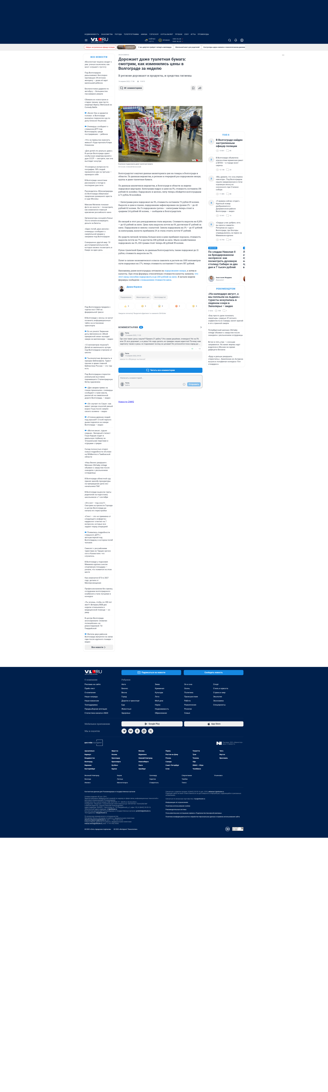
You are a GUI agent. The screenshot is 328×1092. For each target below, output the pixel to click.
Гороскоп (154, 34)
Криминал (159, 688)
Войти (127, 385)
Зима (157, 684)
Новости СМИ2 (126, 401)
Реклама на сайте (93, 684)
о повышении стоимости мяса (155, 279)
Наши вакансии (92, 701)
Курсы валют (167, 34)
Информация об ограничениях (177, 802)
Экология (217, 696)
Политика (188, 692)
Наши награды (91, 696)
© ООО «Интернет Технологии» (125, 829)
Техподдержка (91, 705)
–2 (199, 364)
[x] (150, 731)
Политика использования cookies (178, 806)
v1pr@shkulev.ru (199, 799)
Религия (188, 709)
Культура (159, 692)
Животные (126, 709)
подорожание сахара (175, 270)
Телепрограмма (131, 34)
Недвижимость (92, 34)
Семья (187, 713)
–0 (199, 349)
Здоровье (125, 713)
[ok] (137, 731)
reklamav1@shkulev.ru (216, 792)
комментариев (133, 88)
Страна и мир (219, 692)
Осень (187, 688)
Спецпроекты (219, 705)
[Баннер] (126, 47)
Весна (124, 692)
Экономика (218, 701)
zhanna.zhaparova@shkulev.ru (95, 820)
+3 (192, 349)
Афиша (144, 34)
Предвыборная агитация (96, 709)
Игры (193, 34)
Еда (123, 705)
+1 (192, 364)
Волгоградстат (160, 297)
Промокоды (203, 34)
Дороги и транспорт (130, 701)
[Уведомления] (236, 40)
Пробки (178, 34)
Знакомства (107, 34)
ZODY (186, 34)
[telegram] (124, 731)
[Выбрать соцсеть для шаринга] (199, 88)
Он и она (188, 684)
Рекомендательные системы (176, 809)
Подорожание (125, 297)
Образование (161, 713)
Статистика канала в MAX (96, 713)
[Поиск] (230, 40)
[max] (144, 731)
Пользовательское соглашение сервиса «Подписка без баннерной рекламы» (194, 813)
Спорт (216, 684)
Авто (123, 684)
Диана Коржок (134, 287)
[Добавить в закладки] (193, 88)
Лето (157, 696)
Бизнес (124, 688)
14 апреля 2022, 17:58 (126, 81)
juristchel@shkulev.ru (143, 811)
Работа (187, 701)
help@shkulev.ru (101, 813)
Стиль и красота (220, 688)
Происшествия (191, 696)
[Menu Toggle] (86, 40)
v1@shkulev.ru (112, 809)
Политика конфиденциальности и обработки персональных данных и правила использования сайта (203, 817)
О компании (90, 692)
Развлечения (190, 705)
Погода (118, 34)
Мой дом (159, 701)
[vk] (130, 731)
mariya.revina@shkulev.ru (93, 823)
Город (124, 696)
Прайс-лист (90, 688)
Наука (157, 705)
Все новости (98, 56)
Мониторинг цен (142, 297)
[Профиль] (242, 40)
